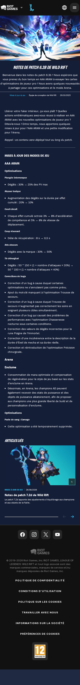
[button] (17, 95)
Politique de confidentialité (39, 580)
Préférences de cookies (40, 633)
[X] (45, 534)
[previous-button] (64, 517)
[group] (40, 477)
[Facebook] (22, 534)
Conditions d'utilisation (40, 591)
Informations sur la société (40, 623)
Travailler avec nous (40, 612)
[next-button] (72, 517)
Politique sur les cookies (40, 601)
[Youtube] (57, 534)
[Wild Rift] (31, 7)
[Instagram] (34, 534)
